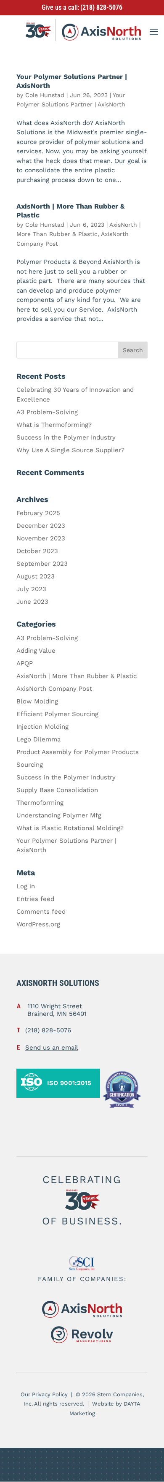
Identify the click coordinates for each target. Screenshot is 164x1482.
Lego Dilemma (38, 739)
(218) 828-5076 (101, 7)
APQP (24, 663)
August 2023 (35, 576)
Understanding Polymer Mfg (58, 815)
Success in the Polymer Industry (66, 437)
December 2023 (40, 525)
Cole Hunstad (44, 95)
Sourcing (29, 764)
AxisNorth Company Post (54, 688)
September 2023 (42, 563)
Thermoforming (39, 802)
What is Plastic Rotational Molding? (70, 828)
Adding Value (36, 650)
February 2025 (38, 513)
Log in (25, 886)
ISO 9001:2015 (69, 1083)
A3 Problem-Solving (47, 412)
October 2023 (37, 551)
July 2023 (31, 589)
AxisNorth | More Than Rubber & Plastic (76, 676)
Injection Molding (42, 726)
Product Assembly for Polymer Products (77, 752)
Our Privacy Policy (44, 1394)
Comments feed (41, 911)
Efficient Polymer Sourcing (57, 714)
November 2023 (40, 538)
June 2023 (32, 601)
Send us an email (51, 1047)
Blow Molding (37, 701)
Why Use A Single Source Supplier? (70, 450)
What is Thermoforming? (54, 425)
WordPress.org (38, 924)
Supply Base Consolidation (57, 790)
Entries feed (35, 899)
